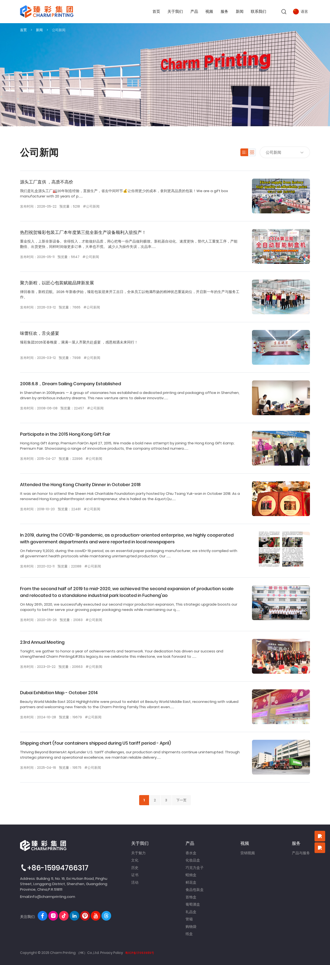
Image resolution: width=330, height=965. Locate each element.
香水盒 (191, 852)
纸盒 (189, 933)
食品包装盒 (195, 889)
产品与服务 (301, 852)
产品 (194, 11)
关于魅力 (138, 852)
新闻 (240, 11)
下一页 (181, 800)
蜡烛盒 (191, 874)
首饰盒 (191, 897)
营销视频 (247, 852)
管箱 (189, 919)
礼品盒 (191, 911)
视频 (209, 11)
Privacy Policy (111, 952)
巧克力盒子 (195, 867)
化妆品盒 (193, 860)
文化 (134, 860)
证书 (134, 874)
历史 (134, 867)
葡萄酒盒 (193, 904)
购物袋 (191, 926)
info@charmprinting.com (52, 896)
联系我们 (258, 11)
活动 (134, 882)
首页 (156, 11)
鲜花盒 (191, 882)
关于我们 (175, 11)
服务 (224, 11)
